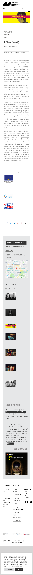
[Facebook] (7, 223)
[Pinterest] (22, 223)
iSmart (20, 542)
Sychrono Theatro (19, 435)
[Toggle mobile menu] (29, 10)
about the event (8, 52)
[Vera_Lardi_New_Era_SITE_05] (11, 365)
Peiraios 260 (12, 429)
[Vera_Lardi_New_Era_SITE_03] (11, 334)
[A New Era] (11, 325)
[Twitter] (11, 223)
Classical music (20, 414)
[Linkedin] (14, 223)
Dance (23, 410)
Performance (10, 416)
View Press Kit (10, 289)
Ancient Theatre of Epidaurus (16, 425)
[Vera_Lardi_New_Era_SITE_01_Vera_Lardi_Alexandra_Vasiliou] (11, 293)
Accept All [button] (19, 569)
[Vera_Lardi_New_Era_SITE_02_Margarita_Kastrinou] (11, 310)
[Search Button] (4, 9)
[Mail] (25, 223)
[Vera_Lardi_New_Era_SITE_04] (11, 350)
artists (17, 52)
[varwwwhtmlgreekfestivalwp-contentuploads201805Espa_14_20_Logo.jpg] (9, 204)
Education (9, 414)
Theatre (15, 410)
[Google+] (18, 223)
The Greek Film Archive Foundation (16, 441)
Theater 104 (21, 439)
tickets (23, 52)
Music (7, 410)
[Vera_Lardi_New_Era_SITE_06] (11, 381)
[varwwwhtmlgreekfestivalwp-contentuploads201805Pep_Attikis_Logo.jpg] (9, 195)
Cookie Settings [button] (9, 569)
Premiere (19, 416)
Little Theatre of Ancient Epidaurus (16, 427)
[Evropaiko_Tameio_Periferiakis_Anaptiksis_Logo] (9, 175)
